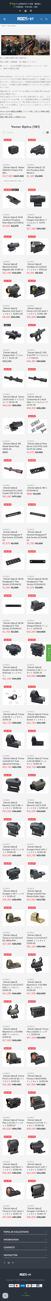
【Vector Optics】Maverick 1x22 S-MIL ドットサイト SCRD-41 (12, 805)
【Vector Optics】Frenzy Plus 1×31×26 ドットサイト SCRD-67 (13, 1123)
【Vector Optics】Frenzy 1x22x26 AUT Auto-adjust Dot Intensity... (13, 761)
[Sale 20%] (13, 150)
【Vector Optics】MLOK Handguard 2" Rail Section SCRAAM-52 (13, 581)
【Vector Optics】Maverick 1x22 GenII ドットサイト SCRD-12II (12, 311)
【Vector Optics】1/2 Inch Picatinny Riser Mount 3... (36, 170)
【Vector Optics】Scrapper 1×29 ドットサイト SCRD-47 (13, 893)
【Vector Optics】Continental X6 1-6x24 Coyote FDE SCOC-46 (12, 490)
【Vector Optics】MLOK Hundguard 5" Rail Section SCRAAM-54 (13, 626)
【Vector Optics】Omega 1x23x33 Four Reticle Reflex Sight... (36, 893)
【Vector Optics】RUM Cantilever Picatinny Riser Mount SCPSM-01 (13, 220)
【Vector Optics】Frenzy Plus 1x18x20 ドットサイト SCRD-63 (37, 1031)
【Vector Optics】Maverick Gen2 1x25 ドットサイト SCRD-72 (37, 1167)
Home (3, 26)
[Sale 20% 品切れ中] (13, 200)
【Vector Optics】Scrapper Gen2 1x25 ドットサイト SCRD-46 (37, 849)
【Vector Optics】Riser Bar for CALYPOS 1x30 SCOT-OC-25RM (37, 446)
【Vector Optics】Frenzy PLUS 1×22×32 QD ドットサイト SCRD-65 (13, 1078)
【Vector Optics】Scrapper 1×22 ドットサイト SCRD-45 (13, 849)
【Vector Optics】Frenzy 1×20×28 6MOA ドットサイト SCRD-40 (37, 761)
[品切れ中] (13, 335)
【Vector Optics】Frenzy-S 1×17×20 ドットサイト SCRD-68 (37, 1123)
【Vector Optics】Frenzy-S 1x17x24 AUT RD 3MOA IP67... (12, 938)
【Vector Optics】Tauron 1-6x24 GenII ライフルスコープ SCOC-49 (13, 399)
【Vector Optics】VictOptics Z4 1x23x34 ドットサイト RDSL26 (37, 267)
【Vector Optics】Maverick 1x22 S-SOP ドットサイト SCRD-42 (37, 805)
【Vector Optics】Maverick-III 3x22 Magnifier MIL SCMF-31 (12, 267)
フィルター (10, 132)
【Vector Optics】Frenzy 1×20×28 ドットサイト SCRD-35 (13, 717)
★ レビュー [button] (49, 653)
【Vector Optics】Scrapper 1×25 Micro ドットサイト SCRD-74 (37, 1211)
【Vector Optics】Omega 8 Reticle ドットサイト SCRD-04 (37, 626)
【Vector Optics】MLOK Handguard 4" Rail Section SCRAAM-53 (37, 581)
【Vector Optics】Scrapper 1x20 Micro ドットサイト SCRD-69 (12, 1167)
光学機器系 (6, 165)
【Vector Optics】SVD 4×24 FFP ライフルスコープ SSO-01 (37, 355)
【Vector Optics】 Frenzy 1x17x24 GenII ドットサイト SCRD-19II (38, 311)
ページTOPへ (25, 1295)
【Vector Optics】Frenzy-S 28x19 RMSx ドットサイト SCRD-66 (37, 1078)
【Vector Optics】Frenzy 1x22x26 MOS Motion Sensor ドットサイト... (37, 717)
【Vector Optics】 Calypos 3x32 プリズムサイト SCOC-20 (12, 355)
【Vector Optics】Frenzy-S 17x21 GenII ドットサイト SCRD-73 (13, 1211)
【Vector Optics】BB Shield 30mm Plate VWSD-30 (11, 446)
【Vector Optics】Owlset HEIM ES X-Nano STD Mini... (13, 170)
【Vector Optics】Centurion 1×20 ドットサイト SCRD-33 (37, 670)
